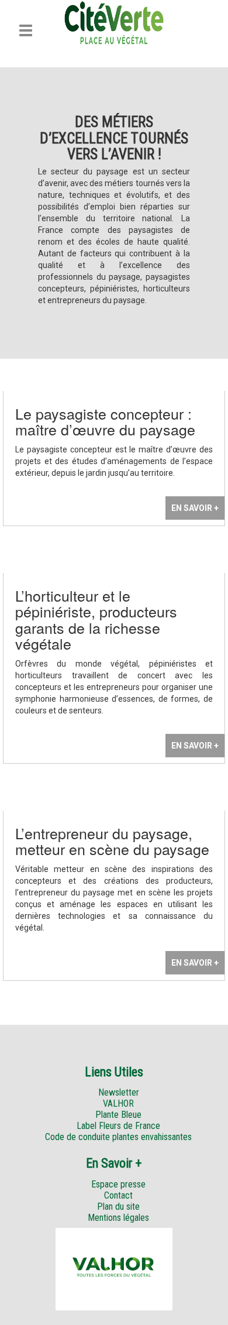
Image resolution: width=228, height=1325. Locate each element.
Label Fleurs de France (118, 1125)
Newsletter (118, 1092)
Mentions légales (118, 1217)
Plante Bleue (118, 1114)
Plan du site (118, 1206)
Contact (118, 1195)
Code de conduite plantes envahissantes (118, 1136)
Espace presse (118, 1184)
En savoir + (195, 508)
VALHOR (118, 1103)
